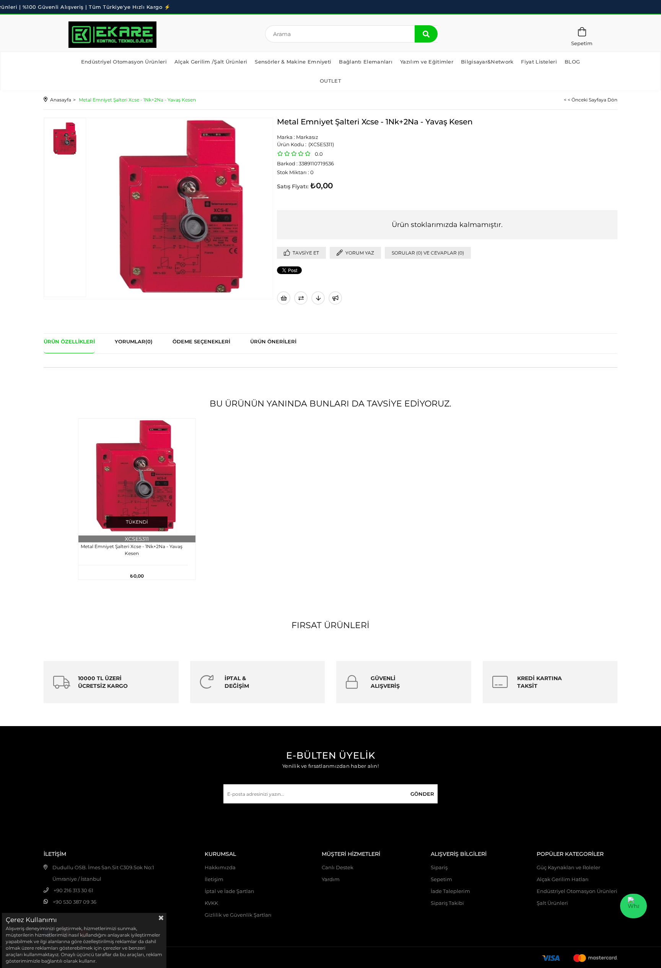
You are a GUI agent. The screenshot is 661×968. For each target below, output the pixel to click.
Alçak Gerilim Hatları (563, 879)
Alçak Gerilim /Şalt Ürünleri (210, 62)
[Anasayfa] (112, 34)
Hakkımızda (220, 867)
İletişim (214, 879)
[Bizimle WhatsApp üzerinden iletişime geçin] (633, 906)
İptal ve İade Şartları (229, 891)
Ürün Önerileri (273, 341)
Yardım (331, 879)
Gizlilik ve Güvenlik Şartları (238, 915)
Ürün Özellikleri (69, 341)
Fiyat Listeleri (539, 62)
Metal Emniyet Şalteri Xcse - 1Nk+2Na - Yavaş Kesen (131, 550)
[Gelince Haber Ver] (335, 298)
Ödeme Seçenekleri (201, 341)
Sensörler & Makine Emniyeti (293, 62)
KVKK (211, 903)
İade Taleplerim (450, 891)
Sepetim (441, 879)
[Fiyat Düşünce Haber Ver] (318, 298)
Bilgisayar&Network (487, 62)
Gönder (422, 794)
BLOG (572, 62)
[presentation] (65, 139)
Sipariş (439, 867)
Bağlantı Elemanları (365, 62)
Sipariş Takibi (447, 903)
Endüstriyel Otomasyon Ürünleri (124, 62)
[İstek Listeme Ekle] (283, 298)
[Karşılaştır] (301, 298)
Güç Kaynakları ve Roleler (568, 867)
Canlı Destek (337, 867)
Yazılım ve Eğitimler (426, 62)
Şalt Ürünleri (552, 903)
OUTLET (330, 81)
